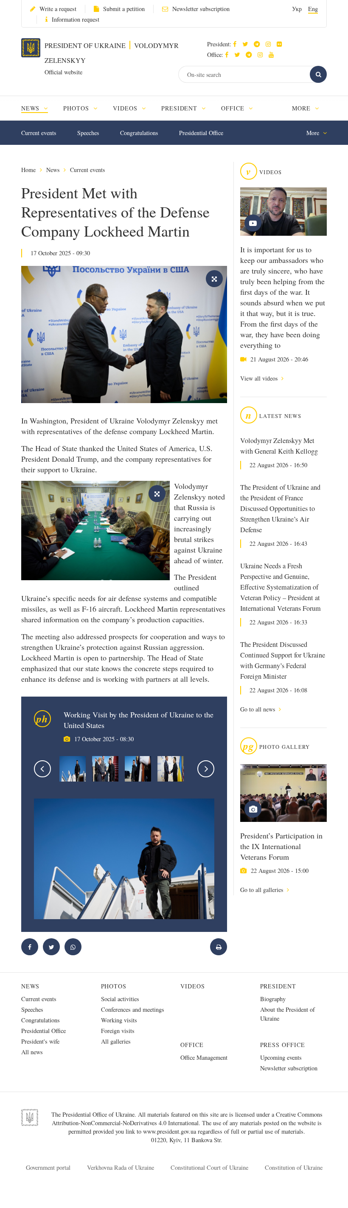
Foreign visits (118, 1031)
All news (32, 1052)
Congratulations (139, 133)
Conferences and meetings (132, 1009)
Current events (38, 133)
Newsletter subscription (201, 9)
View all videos (259, 378)
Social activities (120, 999)
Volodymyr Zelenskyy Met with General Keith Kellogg (279, 446)
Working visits (119, 1020)
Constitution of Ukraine (294, 1167)
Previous (42, 768)
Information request (75, 19)
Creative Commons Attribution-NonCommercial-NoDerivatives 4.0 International (187, 1118)
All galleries (116, 1041)
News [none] (31, 108)
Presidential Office (201, 133)
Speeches (88, 133)
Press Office (283, 1045)
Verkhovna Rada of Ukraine (120, 1167)
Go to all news (258, 709)
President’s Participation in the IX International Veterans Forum (281, 846)
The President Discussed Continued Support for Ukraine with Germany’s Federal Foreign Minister (282, 660)
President (278, 986)
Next (205, 768)
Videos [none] (126, 108)
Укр (297, 9)
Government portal (48, 1167)
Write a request (57, 9)
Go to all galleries (262, 890)
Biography (273, 999)
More (302, 108)
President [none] (180, 108)
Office (192, 1045)
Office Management (203, 1057)
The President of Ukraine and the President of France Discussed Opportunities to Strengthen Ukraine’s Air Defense (280, 508)
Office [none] (234, 108)
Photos (114, 986)
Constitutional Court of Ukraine (209, 1167)
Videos (192, 986)
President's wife (40, 1041)
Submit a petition (124, 9)
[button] (247, 44)
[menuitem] (38, 108)
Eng (313, 9)
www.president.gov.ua (170, 1131)
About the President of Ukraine (287, 1013)
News (52, 170)
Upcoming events (281, 1057)
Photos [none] (77, 108)
